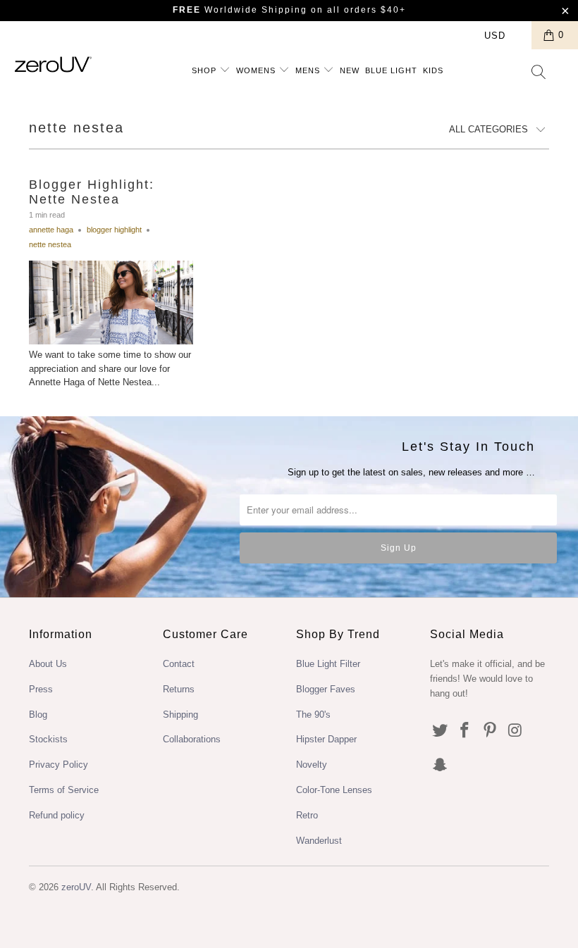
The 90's (313, 714)
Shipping (180, 714)
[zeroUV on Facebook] (465, 731)
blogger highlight (114, 229)
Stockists (48, 739)
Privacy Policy (58, 764)
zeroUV (76, 887)
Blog (38, 714)
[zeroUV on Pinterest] (490, 731)
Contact (179, 664)
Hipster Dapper (326, 739)
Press (41, 689)
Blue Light (391, 70)
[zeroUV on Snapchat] (440, 765)
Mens (309, 70)
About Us (48, 664)
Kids (433, 70)
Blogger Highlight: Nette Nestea (91, 192)
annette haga (51, 229)
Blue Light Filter (328, 664)
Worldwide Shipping (240, 10)
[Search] (539, 73)
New (349, 70)
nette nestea (76, 127)
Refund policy (57, 815)
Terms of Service (64, 790)
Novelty (311, 764)
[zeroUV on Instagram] (516, 731)
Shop (205, 70)
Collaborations (192, 739)
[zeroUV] (53, 64)
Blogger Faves (325, 689)
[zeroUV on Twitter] (440, 731)
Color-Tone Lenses (334, 790)
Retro (307, 815)
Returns (179, 689)
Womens (257, 70)
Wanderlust (319, 840)
